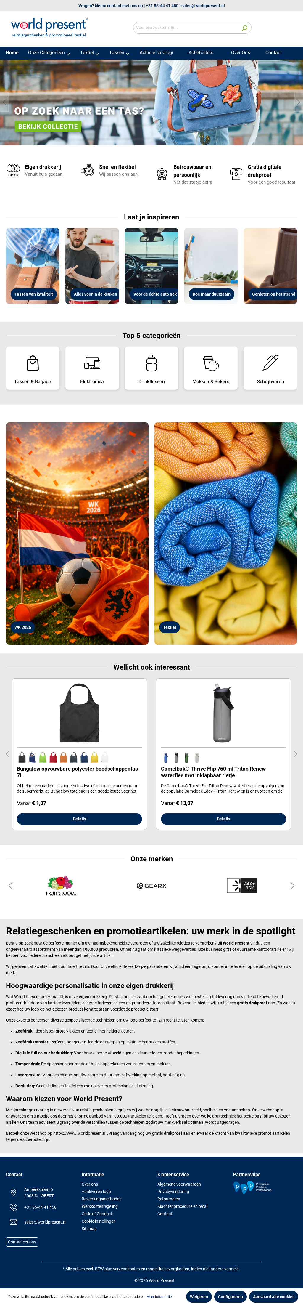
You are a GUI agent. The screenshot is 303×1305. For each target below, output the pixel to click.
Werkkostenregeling (100, 1206)
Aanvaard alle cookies (273, 1296)
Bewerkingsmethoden (102, 1199)
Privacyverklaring (173, 1191)
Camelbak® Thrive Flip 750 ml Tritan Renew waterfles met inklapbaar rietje (213, 775)
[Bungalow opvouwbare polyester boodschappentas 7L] (79, 716)
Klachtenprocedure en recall (182, 1206)
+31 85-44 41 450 (162, 5)
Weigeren (199, 1296)
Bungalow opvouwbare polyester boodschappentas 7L (77, 775)
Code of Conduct (97, 1213)
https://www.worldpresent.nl (79, 1136)
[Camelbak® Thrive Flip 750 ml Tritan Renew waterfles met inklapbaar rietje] (223, 716)
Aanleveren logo (96, 1191)
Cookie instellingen (99, 1221)
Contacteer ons (22, 1242)
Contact (164, 1213)
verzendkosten (126, 1268)
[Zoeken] (245, 28)
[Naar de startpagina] (50, 27)
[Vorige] (4, 103)
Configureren (230, 1296)
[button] (10, 889)
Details (79, 822)
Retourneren (168, 1199)
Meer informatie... (160, 1297)
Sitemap (89, 1228)
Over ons (90, 1184)
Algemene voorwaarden (179, 1184)
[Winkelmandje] (293, 28)
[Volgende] (298, 103)
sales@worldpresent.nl (203, 5)
